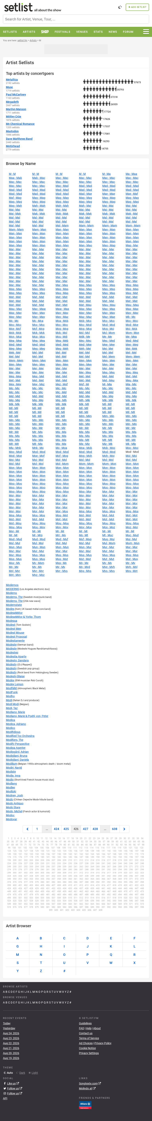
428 (95, 829)
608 (114, 829)
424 (56, 829)
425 (66, 829)
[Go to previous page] (27, 829)
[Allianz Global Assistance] (85, 1105)
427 (85, 829)
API (5, 1098)
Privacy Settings (89, 1053)
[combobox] (76, 19)
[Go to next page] (124, 829)
